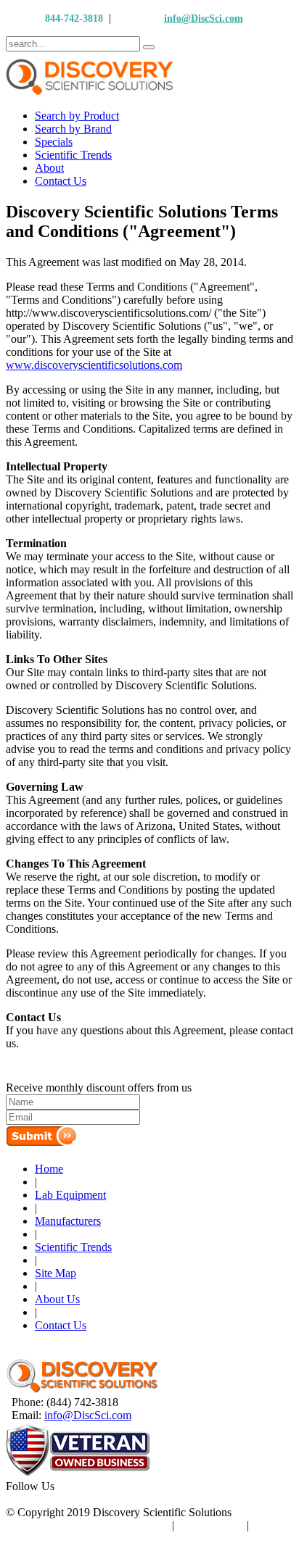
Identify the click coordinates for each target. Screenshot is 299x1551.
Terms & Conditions (122, 1525)
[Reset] (149, 47)
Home (49, 1169)
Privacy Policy (210, 1525)
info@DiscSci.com (203, 18)
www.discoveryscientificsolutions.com (94, 365)
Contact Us (60, 1325)
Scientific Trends (73, 1247)
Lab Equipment (70, 1195)
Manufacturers (68, 1221)
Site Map (55, 1273)
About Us (57, 1299)
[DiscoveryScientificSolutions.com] (82, 1389)
